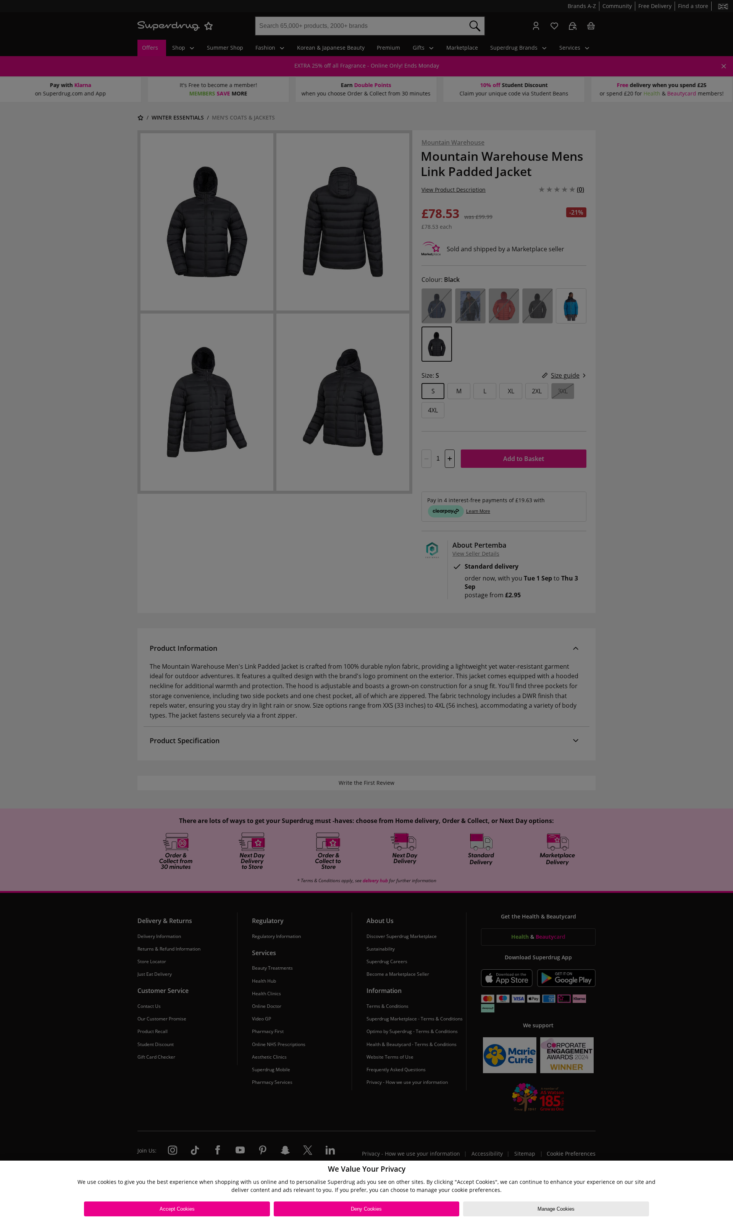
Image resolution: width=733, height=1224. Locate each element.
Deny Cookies (366, 1209)
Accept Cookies (177, 1209)
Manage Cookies (556, 1209)
